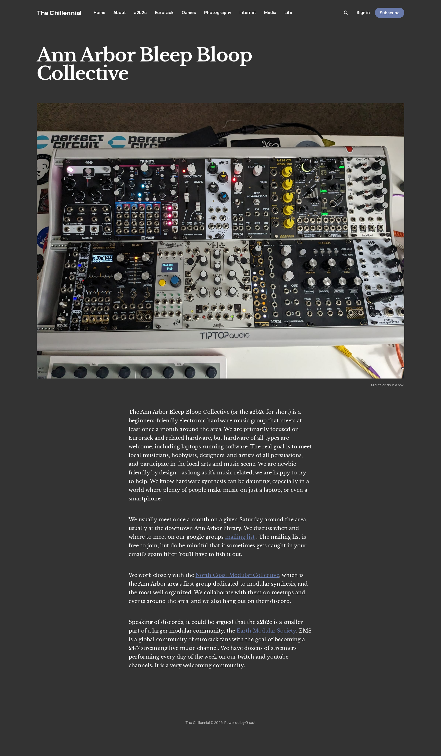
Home (99, 12)
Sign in (363, 12)
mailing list (240, 537)
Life (288, 12)
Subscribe (390, 13)
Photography (217, 12)
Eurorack (164, 12)
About (120, 12)
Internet (247, 12)
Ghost (250, 722)
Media (270, 12)
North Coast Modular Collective (237, 575)
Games (189, 12)
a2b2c (140, 12)
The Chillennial (59, 13)
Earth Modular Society (266, 631)
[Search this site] (346, 13)
